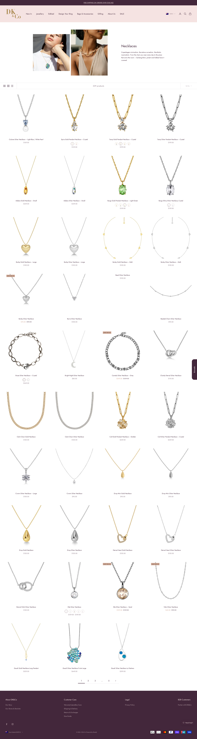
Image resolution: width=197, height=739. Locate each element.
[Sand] (74, 611)
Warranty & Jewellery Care (73, 705)
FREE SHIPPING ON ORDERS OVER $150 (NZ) (98, 3)
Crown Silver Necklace (74, 493)
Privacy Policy (130, 705)
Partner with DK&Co (185, 705)
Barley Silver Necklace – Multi (171, 262)
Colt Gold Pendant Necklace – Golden (123, 437)
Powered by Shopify (91, 732)
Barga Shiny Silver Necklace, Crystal (171, 201)
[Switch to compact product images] (12, 86)
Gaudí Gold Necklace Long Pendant (26, 668)
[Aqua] (116, 143)
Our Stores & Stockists (13, 709)
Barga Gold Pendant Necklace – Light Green (123, 201)
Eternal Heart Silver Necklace (171, 550)
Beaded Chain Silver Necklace (171, 319)
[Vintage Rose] (78, 611)
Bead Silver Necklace (122, 275)
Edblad (51, 13)
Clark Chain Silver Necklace (74, 437)
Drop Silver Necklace (74, 550)
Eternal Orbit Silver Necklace (26, 607)
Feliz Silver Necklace (171, 607)
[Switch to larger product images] (4, 86)
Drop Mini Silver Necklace (171, 493)
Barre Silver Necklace (74, 319)
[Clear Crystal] (72, 143)
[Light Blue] (173, 205)
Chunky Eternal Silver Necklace (170, 375)
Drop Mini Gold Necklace (122, 493)
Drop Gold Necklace (26, 550)
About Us (111, 13)
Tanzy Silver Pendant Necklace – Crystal (170, 139)
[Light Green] (124, 205)
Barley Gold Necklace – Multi (123, 262)
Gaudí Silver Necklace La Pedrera (122, 668)
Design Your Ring (66, 13)
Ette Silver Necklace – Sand (122, 607)
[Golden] (124, 143)
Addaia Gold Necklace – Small (26, 201)
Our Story (8, 705)
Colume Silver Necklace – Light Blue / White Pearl (26, 139)
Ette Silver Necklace (74, 607)
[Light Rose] (128, 205)
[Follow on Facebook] (6, 724)
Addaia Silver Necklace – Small (74, 201)
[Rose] (76, 143)
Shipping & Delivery (71, 709)
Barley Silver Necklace (26, 319)
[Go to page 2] (115, 680)
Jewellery (40, 13)
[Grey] (120, 205)
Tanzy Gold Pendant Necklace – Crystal (122, 139)
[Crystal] (24, 379)
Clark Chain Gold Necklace (26, 437)
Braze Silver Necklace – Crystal (26, 375)
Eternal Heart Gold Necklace (122, 550)
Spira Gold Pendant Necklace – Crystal (74, 139)
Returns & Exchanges (71, 712)
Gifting (100, 13)
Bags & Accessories (85, 13)
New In (29, 13)
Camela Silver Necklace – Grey (122, 375)
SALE (122, 13)
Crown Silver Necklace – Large (26, 493)
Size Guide (67, 716)
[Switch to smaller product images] (8, 86)
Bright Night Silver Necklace (74, 375)
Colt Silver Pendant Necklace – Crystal (171, 437)
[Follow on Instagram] (12, 724)
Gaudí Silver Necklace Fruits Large (74, 668)
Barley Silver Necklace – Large (74, 262)
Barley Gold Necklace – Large (26, 262)
